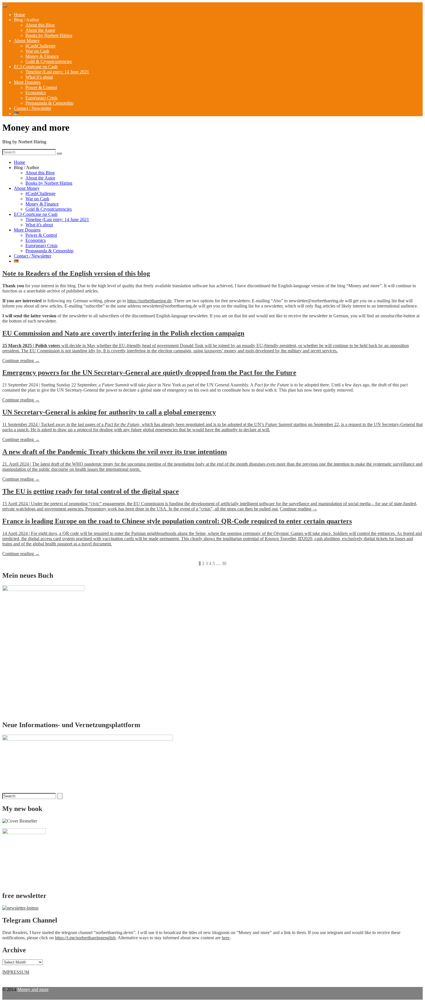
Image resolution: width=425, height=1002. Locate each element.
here (226, 937)
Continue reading (21, 361)
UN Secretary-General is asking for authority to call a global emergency (109, 412)
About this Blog (40, 25)
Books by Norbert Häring (48, 35)
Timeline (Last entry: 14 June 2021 (57, 71)
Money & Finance (42, 56)
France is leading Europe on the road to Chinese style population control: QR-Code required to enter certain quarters (177, 521)
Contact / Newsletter (32, 108)
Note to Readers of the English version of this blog (76, 273)
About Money (27, 40)
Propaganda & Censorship (49, 103)
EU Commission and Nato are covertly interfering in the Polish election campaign (123, 333)
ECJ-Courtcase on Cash (36, 66)
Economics (35, 92)
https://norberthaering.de (149, 300)
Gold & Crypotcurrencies (48, 61)
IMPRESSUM (15, 972)
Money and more (33, 989)
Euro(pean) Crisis (41, 97)
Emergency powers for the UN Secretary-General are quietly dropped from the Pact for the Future (149, 372)
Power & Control (41, 87)
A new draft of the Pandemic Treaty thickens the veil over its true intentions (114, 451)
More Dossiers (27, 82)
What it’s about (39, 77)
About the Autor (40, 30)
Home (19, 14)
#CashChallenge (40, 45)
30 (224, 563)
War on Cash (37, 51)
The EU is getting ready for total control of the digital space (90, 491)
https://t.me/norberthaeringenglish (85, 937)
